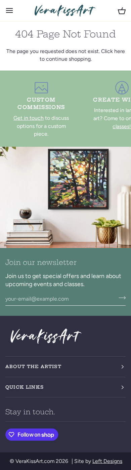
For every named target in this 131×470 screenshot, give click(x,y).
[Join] (120, 298)
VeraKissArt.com (34, 461)
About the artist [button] (33, 366)
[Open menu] (15, 10)
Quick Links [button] (24, 387)
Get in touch (28, 118)
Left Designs (107, 461)
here (119, 51)
